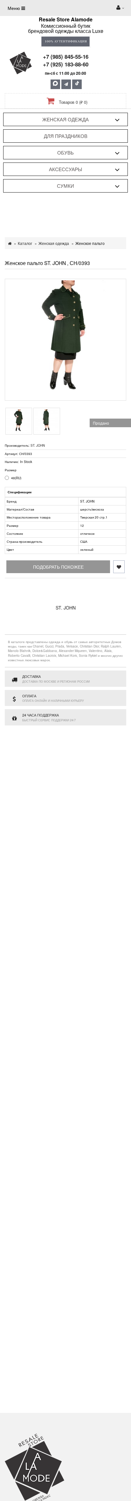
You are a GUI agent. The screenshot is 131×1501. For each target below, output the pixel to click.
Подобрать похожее (58, 567)
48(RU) (16, 478)
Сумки (65, 185)
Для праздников (65, 136)
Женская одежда (65, 119)
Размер (11, 470)
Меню (14, 8)
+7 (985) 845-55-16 (65, 56)
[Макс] (55, 84)
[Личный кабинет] (120, 8)
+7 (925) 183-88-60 (65, 64)
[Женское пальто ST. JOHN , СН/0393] (65, 340)
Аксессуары (65, 169)
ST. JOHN (38, 445)
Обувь (65, 152)
